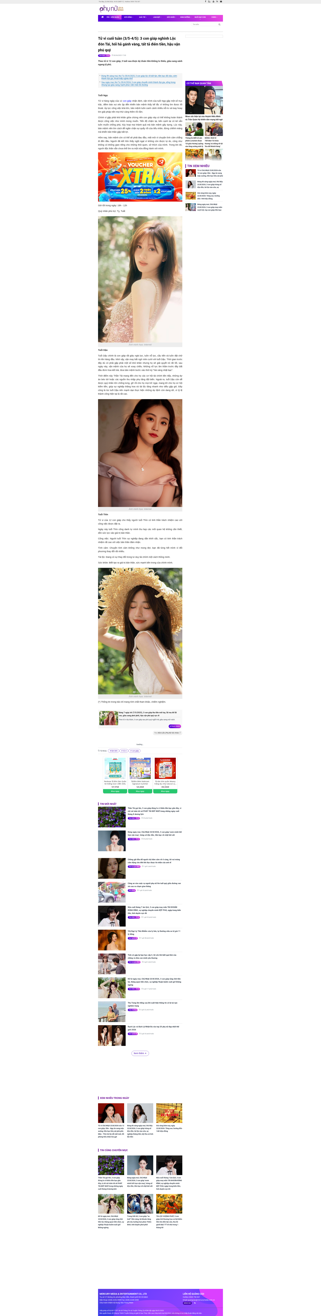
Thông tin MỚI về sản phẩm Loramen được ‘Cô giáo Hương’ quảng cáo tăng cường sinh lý (194, 142)
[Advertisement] (140, 1075)
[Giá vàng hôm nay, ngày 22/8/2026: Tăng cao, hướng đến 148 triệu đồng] (169, 1113)
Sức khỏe (171, 17)
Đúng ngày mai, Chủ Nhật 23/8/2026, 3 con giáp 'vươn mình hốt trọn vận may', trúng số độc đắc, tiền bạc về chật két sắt (155, 833)
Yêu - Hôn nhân (112, 17)
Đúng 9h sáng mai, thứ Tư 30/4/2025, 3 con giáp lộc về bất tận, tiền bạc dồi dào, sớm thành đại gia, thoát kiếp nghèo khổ (139, 77)
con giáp (126, 101)
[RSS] (217, 1)
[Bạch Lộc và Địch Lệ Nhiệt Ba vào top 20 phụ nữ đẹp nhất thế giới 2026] (112, 1035)
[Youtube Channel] (214, 1)
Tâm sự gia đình (134, 866)
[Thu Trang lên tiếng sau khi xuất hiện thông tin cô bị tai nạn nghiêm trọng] (112, 1011)
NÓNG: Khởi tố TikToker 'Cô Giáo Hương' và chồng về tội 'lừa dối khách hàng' (214, 142)
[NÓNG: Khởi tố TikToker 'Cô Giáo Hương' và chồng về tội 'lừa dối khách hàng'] (214, 129)
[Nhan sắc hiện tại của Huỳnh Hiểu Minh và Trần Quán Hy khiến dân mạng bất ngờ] (204, 100)
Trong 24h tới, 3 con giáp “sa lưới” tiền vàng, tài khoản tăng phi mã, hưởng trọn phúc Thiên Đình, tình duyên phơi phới (139, 1220)
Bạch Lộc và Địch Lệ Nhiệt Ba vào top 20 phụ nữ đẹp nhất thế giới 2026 (153, 1028)
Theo (166, 733)
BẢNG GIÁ (187, 1303)
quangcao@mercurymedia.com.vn (201, 1300)
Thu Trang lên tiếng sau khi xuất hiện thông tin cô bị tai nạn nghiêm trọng (152, 1004)
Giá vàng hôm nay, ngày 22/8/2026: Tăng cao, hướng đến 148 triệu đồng (169, 1128)
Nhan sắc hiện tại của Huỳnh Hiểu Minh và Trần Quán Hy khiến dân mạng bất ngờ (204, 118)
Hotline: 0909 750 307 (132, 2)
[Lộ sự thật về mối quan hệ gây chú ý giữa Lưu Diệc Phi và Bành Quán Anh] (214, 156)
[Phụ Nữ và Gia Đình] (112, 9)
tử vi (125, 751)
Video (213, 17)
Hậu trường (133, 1010)
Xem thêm (176, 726)
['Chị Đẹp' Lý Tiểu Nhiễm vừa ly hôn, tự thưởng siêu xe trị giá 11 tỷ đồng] (112, 940)
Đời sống (128, 17)
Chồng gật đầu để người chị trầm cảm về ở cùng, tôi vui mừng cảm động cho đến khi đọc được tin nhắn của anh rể (154, 861)
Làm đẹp (156, 17)
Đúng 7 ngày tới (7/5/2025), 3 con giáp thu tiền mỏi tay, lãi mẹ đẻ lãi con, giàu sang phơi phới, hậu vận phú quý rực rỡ (148, 714)
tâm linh (114, 751)
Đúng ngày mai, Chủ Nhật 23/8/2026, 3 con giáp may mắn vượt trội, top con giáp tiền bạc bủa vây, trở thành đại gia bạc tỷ (209, 208)
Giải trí (142, 17)
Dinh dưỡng (185, 17)
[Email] (221, 1)
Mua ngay (115, 791)
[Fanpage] (206, 1)
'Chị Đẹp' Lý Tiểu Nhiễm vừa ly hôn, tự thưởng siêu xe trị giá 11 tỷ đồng (154, 932)
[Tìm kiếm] (219, 24)
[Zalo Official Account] (210, 1)
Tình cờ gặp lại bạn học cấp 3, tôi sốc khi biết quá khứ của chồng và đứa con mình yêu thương (152, 956)
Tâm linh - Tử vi (104, 55)
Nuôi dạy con (200, 17)
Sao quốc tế (133, 938)
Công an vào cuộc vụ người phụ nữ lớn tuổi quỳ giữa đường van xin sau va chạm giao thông (154, 884)
